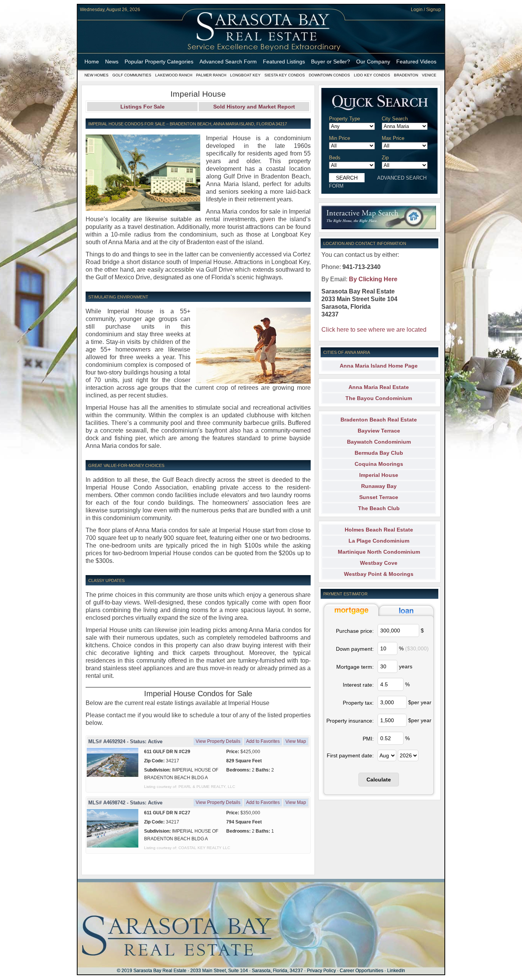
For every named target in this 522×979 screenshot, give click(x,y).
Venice (429, 75)
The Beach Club (379, 508)
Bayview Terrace (379, 431)
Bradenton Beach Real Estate (378, 420)
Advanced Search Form (228, 61)
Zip (385, 157)
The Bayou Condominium (378, 398)
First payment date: (350, 755)
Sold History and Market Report (254, 107)
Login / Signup (426, 9)
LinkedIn (396, 970)
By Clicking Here (373, 279)
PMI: (368, 739)
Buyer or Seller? (330, 61)
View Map (295, 741)
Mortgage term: (355, 667)
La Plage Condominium (379, 541)
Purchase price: (355, 631)
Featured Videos (416, 61)
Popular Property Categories (159, 61)
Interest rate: (358, 685)
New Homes (96, 75)
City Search (395, 119)
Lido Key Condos (372, 75)
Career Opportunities (361, 970)
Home (91, 61)
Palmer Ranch (211, 75)
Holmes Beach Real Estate (379, 530)
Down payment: (355, 649)
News (111, 61)
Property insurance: (350, 721)
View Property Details (218, 741)
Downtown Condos (329, 75)
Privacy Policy (321, 970)
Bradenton (406, 75)
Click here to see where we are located (373, 329)
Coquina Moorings (379, 464)
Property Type (344, 119)
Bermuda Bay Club (379, 453)
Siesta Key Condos (284, 75)
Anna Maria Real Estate (379, 387)
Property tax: (358, 703)
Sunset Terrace (378, 497)
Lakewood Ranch (173, 75)
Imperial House (378, 475)
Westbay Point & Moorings (378, 574)
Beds (334, 157)
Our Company (373, 61)
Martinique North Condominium (379, 552)
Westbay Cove (378, 563)
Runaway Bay (379, 486)
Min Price (339, 138)
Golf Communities (131, 75)
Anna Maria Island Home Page (379, 366)
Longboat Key (245, 75)
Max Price (393, 138)
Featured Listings (284, 61)
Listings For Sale (142, 107)
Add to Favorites (263, 741)
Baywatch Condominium (379, 442)
